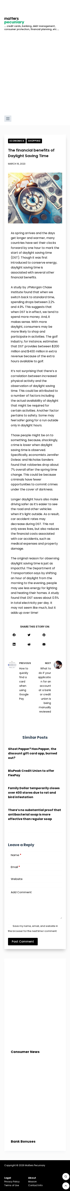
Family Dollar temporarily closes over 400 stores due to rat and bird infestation (34, 792)
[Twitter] (29, 635)
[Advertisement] (35, 76)
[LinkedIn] (14, 644)
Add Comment (21, 892)
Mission (32, 1181)
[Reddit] (29, 644)
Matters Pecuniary (35, 1165)
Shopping (34, 140)
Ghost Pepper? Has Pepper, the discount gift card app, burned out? (32, 753)
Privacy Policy (12, 1181)
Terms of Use (11, 1185)
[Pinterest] (44, 635)
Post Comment (23, 941)
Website (17, 879)
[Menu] (7, 118)
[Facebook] (14, 635)
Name (16, 855)
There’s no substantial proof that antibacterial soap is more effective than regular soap (34, 814)
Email (15, 867)
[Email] (44, 644)
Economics (17, 140)
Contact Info (35, 1185)
